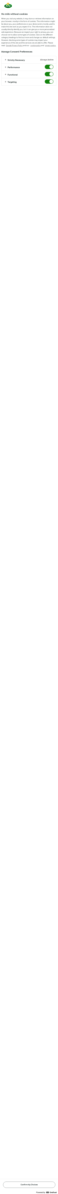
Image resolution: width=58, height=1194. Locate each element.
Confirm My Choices (29, 1185)
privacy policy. (50, 45)
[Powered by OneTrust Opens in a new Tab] (46, 1192)
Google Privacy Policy (14, 45)
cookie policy (35, 45)
